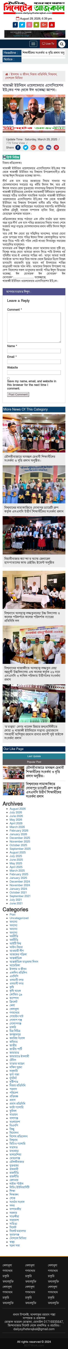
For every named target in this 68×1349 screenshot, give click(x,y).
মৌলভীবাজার (17, 1162)
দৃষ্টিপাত (14, 1082)
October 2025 (18, 845)
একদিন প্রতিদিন (18, 973)
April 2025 (16, 867)
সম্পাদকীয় (15, 1209)
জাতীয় (13, 1045)
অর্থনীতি (14, 936)
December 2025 (20, 838)
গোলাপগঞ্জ (15, 1024)
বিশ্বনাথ (52, 74)
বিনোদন (14, 1133)
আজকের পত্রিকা (18, 955)
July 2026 (16, 812)
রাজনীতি (14, 1173)
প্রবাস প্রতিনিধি (17, 1104)
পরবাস (13, 1089)
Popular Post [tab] (34, 762)
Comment (14, 310)
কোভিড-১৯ (16, 995)
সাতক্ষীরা (14, 1217)
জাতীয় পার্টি (16, 1049)
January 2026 (18, 834)
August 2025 (18, 852)
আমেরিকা (15, 965)
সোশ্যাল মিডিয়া (14, 78)
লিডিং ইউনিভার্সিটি (19, 1187)
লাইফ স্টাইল (16, 1184)
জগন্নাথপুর (15, 1035)
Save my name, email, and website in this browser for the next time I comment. (31, 384)
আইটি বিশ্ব (15, 944)
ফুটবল (13, 1111)
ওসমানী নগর (16, 980)
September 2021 (20, 896)
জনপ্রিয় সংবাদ (17, 1038)
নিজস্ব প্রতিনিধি (38, 74)
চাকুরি (6, 1276)
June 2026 (16, 816)
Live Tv (49, 43)
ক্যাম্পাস (14, 998)
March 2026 (17, 827)
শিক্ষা (12, 1191)
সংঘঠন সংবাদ (17, 1202)
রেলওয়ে (14, 1180)
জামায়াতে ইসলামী (19, 1056)
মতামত (14, 1147)
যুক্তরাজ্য (14, 1166)
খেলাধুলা (14, 1009)
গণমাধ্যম (15, 1013)
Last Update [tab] (34, 756)
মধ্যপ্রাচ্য (14, 1151)
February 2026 (19, 831)
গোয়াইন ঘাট (16, 1016)
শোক (12, 1198)
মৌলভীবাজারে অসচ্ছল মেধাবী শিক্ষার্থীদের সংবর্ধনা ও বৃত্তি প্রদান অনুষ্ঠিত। (29, 459)
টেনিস (13, 1060)
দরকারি (14, 1071)
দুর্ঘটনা (13, 1078)
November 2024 (20, 885)
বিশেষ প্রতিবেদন (19, 1136)
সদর (12, 1206)
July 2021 (16, 900)
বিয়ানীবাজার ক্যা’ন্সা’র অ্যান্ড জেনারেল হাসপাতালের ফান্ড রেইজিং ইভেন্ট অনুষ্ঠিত (29, 561)
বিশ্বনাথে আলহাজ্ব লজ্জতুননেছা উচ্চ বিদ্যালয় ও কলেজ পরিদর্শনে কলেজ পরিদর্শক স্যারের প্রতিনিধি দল (32, 617)
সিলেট (13, 1227)
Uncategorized (19, 918)
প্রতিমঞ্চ (14, 1096)
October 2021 (18, 892)
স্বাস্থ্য (12, 1242)
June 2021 (16, 903)
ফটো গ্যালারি (16, 1107)
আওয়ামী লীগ (17, 951)
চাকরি (13, 1027)
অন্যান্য (13, 922)
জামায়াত (14, 1053)
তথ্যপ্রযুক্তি (8, 1281)
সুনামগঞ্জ (14, 1235)
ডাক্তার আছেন (17, 1064)
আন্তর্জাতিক (16, 958)
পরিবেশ (14, 1093)
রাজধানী (14, 1169)
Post (13, 914)
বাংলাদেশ (15, 1122)
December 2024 (20, 882)
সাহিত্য (13, 1224)
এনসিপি (14, 976)
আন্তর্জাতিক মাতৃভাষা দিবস (24, 962)
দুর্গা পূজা (14, 1075)
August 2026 (18, 809)
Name (12, 346)
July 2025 (16, 856)
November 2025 (20, 842)
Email (12, 357)
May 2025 (16, 863)
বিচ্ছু (12, 1129)
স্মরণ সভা (15, 1246)
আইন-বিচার (16, 947)
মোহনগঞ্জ (15, 1158)
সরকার (13, 1213)
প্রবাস (13, 1100)
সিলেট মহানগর (18, 1231)
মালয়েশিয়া (15, 1155)
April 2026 (16, 823)
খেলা (12, 1005)
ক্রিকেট (13, 1002)
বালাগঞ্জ (14, 1118)
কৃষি (12, 987)
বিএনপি (14, 1126)
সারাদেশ (14, 1220)
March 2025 (17, 871)
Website (12, 367)
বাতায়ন (14, 1115)
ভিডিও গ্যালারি (17, 1144)
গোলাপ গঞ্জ (16, 1020)
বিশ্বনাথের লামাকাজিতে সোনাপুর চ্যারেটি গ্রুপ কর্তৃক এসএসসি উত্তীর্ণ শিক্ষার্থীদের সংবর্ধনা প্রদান (33, 510)
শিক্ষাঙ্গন (14, 1195)
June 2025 (16, 860)
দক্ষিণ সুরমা (16, 1067)
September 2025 (20, 849)
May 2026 (16, 820)
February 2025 (19, 874)
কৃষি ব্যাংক (15, 991)
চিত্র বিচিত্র (15, 1031)
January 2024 (18, 889)
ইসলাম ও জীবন (20, 74)
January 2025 (18, 878)
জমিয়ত (14, 1042)
